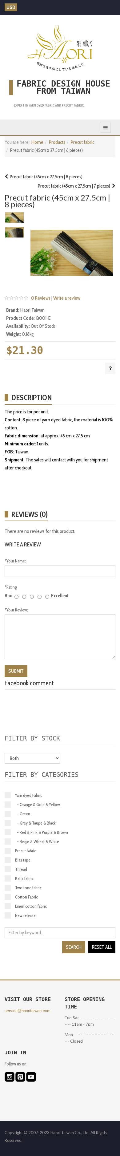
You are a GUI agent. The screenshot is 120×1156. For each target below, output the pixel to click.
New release (25, 915)
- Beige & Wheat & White (37, 841)
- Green (22, 814)
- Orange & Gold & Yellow (37, 804)
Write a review (66, 298)
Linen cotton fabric (31, 906)
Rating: (11, 587)
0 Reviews (40, 298)
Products (57, 142)
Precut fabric (82, 142)
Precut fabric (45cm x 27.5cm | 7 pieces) (75, 186)
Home (37, 142)
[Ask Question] (110, 368)
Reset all (102, 947)
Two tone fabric (28, 887)
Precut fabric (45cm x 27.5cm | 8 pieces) (45, 177)
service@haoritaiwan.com (27, 1010)
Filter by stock (32, 738)
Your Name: (15, 561)
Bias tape (22, 860)
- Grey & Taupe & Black (35, 823)
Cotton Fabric (26, 897)
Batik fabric (24, 878)
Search (74, 947)
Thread (21, 869)
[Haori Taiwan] (60, 47)
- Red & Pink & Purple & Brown (41, 832)
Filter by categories (41, 774)
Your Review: (16, 610)
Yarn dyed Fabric (28, 795)
